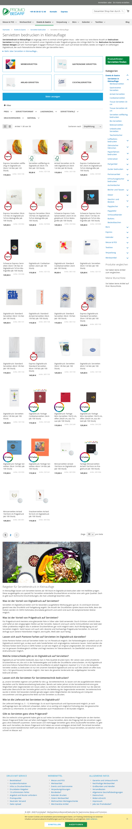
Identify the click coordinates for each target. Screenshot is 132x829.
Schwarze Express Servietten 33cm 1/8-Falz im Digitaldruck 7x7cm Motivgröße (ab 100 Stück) (13, 267)
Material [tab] (31, 118)
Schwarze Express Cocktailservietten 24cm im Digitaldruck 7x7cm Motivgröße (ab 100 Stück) (65, 217)
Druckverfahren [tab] (12, 118)
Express (64, 11)
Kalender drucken (59, 795)
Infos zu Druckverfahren (20, 786)
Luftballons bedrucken (112, 140)
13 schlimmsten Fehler (19, 792)
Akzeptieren (76, 824)
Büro (108, 227)
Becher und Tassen (116, 189)
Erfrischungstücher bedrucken (116, 180)
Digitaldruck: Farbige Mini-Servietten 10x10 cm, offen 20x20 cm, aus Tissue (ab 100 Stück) (65, 417)
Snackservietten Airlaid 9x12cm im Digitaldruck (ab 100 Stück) (39, 514)
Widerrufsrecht (99, 798)
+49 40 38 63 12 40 (38, 11)
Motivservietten (116, 125)
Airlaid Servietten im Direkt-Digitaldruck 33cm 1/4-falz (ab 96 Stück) (64, 165)
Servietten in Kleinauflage (113, 79)
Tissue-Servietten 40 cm (118, 109)
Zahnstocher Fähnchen (113, 146)
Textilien (109, 247)
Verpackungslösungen (60, 789)
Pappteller (112, 211)
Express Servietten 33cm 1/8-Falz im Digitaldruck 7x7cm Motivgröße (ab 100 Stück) (39, 217)
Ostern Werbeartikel (60, 798)
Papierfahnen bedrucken (113, 153)
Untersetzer (113, 159)
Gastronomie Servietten (115, 88)
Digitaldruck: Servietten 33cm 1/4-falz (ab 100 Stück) (90, 265)
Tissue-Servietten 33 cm (118, 103)
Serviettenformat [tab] (24, 111)
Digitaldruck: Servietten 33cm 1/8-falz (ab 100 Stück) (64, 366)
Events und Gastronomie (61, 786)
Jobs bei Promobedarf (102, 804)
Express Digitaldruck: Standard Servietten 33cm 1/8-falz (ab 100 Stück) (89, 317)
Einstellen (54, 824)
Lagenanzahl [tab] (46, 111)
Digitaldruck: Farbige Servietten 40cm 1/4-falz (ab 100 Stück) (40, 466)
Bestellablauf (15, 780)
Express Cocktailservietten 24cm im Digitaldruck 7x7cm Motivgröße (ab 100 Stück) (91, 167)
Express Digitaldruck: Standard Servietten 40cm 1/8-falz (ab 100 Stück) (38, 367)
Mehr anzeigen (53, 96)
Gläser (110, 195)
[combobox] (109, 11)
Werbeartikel (111, 257)
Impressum (97, 801)
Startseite (6, 30)
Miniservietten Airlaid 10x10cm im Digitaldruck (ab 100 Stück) (65, 466)
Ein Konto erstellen (121, 2)
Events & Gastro (20, 30)
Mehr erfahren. (92, 819)
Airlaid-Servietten (117, 94)
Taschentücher (116, 135)
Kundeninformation (18, 783)
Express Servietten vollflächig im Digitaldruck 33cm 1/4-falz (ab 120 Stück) (14, 167)
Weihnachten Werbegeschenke (64, 801)
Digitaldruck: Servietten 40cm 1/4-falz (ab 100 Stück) (90, 366)
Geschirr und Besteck (113, 200)
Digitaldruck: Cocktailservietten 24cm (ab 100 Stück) (39, 265)
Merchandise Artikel (60, 804)
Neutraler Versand (18, 801)
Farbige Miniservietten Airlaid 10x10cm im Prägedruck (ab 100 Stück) (90, 466)
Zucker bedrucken (115, 169)
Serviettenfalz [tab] (67, 111)
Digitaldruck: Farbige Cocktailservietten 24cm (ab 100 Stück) (39, 416)
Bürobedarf (56, 792)
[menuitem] (9, 22)
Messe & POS (111, 242)
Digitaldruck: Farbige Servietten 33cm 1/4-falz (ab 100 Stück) (14, 466)
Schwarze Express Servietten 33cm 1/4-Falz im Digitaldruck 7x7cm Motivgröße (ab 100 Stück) (90, 217)
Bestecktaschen (114, 222)
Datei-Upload (15, 804)
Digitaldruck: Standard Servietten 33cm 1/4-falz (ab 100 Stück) (13, 316)
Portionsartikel (114, 174)
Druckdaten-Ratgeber (19, 789)
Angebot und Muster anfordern (23, 795)
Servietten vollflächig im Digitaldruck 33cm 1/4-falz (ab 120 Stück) (39, 165)
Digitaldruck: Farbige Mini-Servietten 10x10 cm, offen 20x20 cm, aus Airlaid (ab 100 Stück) (91, 417)
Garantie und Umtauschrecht (105, 780)
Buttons (111, 218)
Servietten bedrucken (38, 30)
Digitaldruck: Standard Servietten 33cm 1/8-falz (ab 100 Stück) (64, 316)
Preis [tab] (6, 111)
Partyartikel (112, 164)
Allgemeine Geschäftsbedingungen (108, 792)
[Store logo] (14, 12)
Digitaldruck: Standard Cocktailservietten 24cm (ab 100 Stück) (64, 265)
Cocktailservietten (117, 98)
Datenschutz (98, 795)
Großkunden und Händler (104, 786)
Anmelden (102, 2)
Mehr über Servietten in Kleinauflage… (21, 51)
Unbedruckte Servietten (115, 129)
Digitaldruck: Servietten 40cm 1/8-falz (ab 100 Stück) (13, 416)
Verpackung (111, 252)
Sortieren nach (74, 126)
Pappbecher (113, 206)
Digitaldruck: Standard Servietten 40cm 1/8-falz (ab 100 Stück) (13, 366)
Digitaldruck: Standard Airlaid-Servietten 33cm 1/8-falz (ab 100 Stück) (39, 316)
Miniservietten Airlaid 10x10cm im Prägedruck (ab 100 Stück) (13, 514)
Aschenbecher (114, 185)
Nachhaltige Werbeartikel (104, 783)
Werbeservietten (117, 84)
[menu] (66, 22)
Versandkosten (99, 789)
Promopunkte (15, 798)
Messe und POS (58, 780)
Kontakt (53, 11)
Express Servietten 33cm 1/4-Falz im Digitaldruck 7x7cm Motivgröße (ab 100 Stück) (13, 217)
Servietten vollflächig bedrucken (119, 115)
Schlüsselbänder (115, 214)
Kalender (109, 237)
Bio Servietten (116, 121)
